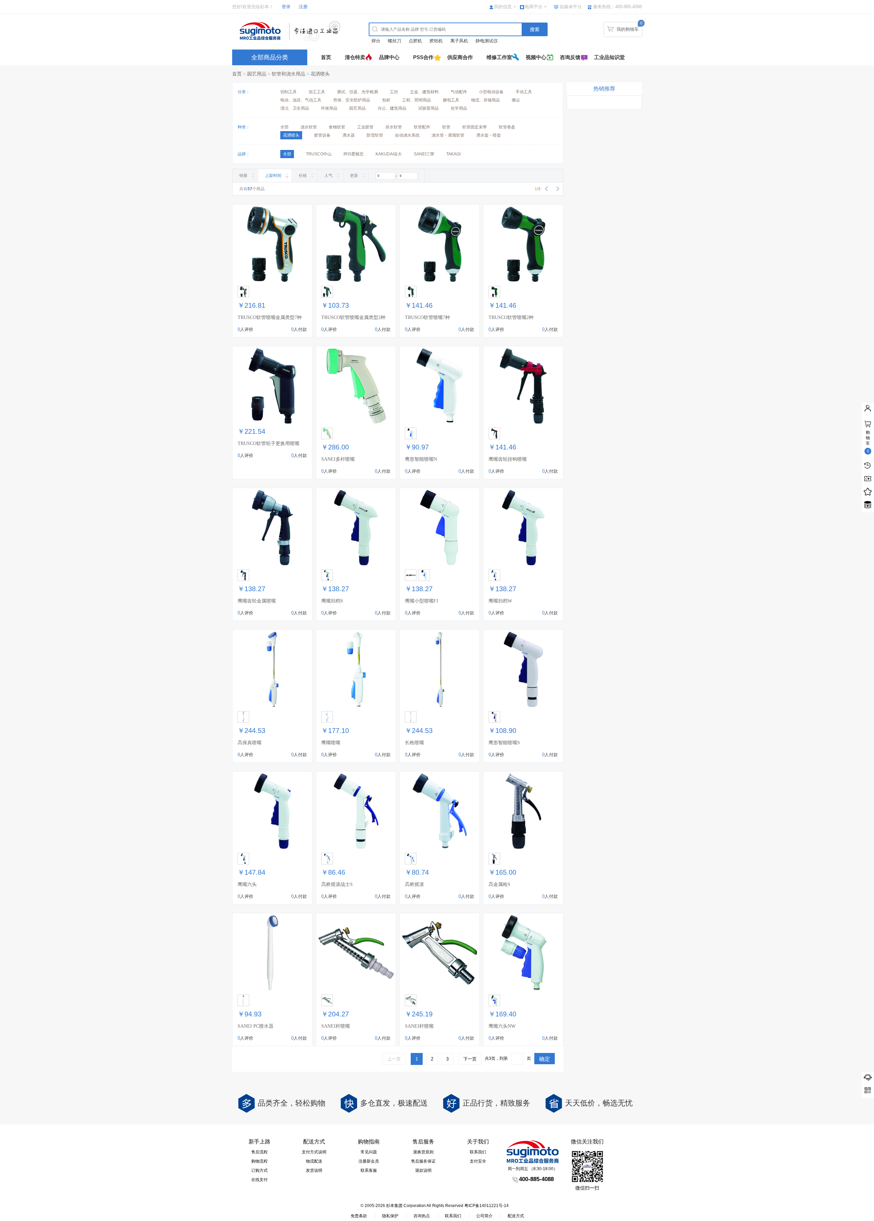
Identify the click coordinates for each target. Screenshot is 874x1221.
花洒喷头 (320, 74)
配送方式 (516, 1215)
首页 (326, 57)
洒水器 (348, 135)
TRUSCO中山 (319, 154)
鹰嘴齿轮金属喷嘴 (257, 600)
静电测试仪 (487, 40)
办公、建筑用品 (392, 108)
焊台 (375, 40)
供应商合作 (460, 57)
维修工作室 (499, 57)
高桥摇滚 (414, 884)
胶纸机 (436, 40)
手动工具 (524, 91)
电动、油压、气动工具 (300, 100)
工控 (394, 91)
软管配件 (422, 127)
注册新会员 (368, 1161)
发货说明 (314, 1170)
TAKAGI (453, 154)
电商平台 (533, 6)
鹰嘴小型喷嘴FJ (421, 600)
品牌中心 (389, 57)
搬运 (516, 100)
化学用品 (459, 108)
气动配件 (459, 91)
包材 (386, 100)
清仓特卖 (355, 57)
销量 (243, 175)
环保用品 (329, 108)
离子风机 (459, 40)
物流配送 (314, 1161)
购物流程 (259, 1161)
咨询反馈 (570, 57)
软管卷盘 (507, 127)
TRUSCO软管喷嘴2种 (511, 317)
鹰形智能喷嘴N (421, 459)
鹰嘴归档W (500, 600)
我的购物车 (628, 29)
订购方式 (259, 1170)
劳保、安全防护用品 (351, 100)
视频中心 (536, 57)
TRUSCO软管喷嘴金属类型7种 (270, 317)
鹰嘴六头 (247, 884)
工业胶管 (365, 127)
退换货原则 (423, 1152)
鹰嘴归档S (332, 600)
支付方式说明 (314, 1152)
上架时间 (273, 175)
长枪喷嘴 (414, 742)
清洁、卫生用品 (294, 108)
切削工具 (288, 91)
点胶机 (415, 40)
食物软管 (337, 127)
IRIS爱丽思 (353, 154)
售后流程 (259, 1152)
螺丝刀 (394, 40)
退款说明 (423, 1170)
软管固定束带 (474, 127)
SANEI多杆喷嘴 (338, 459)
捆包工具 (451, 100)
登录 (286, 6)
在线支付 (259, 1179)
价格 (303, 175)
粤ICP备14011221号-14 (486, 1205)
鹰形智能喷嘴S (504, 742)
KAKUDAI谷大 (389, 154)
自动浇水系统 (407, 135)
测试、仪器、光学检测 (357, 91)
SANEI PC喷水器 (255, 1026)
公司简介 (484, 1215)
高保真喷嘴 (250, 742)
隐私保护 (390, 1215)
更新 (354, 175)
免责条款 (359, 1215)
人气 (328, 175)
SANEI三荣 (424, 154)
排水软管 (393, 127)
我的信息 (503, 6)
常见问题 (369, 1152)
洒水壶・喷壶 (488, 135)
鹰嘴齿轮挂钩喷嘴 (508, 459)
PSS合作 (423, 57)
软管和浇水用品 (288, 74)
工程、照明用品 (416, 100)
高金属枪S (499, 884)
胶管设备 (322, 135)
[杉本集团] (292, 31)
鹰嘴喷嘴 (330, 742)
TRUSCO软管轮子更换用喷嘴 (268, 443)
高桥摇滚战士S (337, 884)
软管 (446, 127)
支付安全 (478, 1161)
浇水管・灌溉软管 (448, 135)
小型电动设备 (491, 91)
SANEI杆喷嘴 (335, 1026)
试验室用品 (428, 108)
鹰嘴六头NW (502, 1026)
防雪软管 (375, 135)
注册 (303, 6)
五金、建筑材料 (424, 91)
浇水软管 (308, 127)
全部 (284, 127)
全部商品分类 (269, 57)
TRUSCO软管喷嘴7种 (427, 317)
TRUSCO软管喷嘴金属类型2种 (353, 317)
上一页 (394, 1059)
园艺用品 (256, 74)
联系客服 (369, 1170)
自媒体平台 (571, 6)
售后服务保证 (423, 1161)
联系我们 (478, 1152)
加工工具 (317, 91)
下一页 (470, 1059)
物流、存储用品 (485, 100)
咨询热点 (421, 1215)
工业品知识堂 (609, 57)
